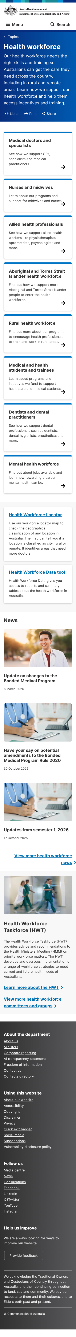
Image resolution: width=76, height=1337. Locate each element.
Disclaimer (12, 1117)
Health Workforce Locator (35, 514)
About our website (18, 1100)
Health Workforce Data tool (37, 572)
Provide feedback (23, 1255)
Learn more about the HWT (31, 987)
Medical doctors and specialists (30, 143)
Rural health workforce (32, 323)
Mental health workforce (34, 464)
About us (11, 1041)
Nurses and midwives (31, 187)
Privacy (10, 1123)
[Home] (38, 10)
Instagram (12, 1211)
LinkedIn (10, 1194)
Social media (14, 1135)
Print (33, 114)
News (8, 1176)
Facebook (12, 1188)
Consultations (15, 1182)
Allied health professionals (36, 224)
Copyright (12, 1111)
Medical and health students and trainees (31, 368)
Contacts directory (19, 1076)
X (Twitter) (12, 1199)
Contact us (12, 1070)
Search (63, 24)
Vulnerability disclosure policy (28, 1147)
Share (51, 114)
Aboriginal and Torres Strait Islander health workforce (37, 274)
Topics (13, 37)
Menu (17, 24)
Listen (14, 114)
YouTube (10, 1205)
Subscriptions (14, 1141)
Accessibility (14, 1106)
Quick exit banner (18, 1129)
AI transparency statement (25, 1059)
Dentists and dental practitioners (29, 415)
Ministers (11, 1047)
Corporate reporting (20, 1053)
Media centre (14, 1170)
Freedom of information (23, 1064)
